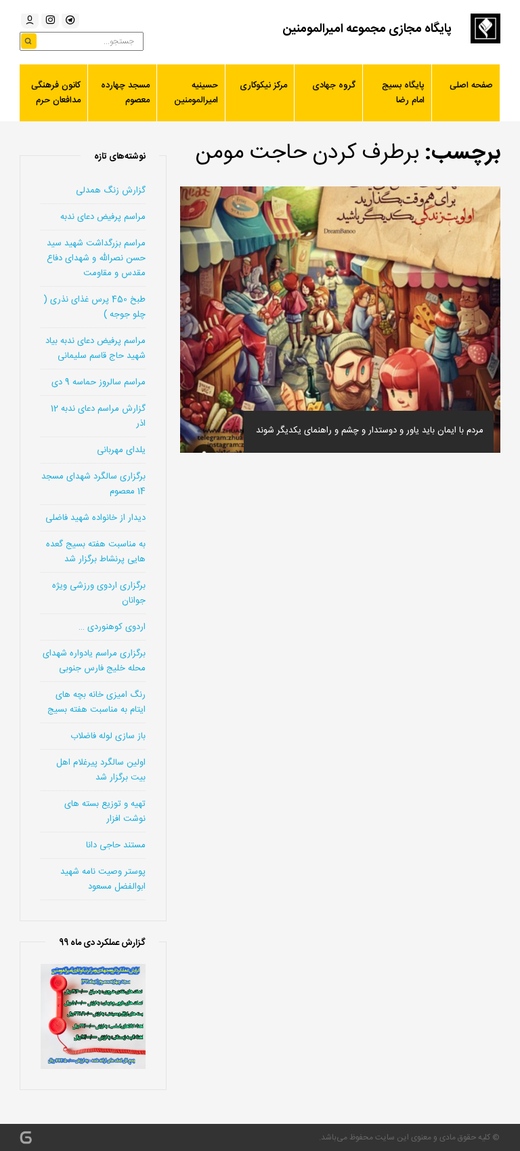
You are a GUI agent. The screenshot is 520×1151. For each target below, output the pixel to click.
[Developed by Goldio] (25, 1137)
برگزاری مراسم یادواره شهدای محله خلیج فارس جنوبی (94, 661)
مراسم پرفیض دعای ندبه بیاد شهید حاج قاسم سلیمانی (95, 348)
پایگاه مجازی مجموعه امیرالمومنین (367, 29)
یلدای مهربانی (121, 450)
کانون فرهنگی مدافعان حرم (56, 93)
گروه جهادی (333, 85)
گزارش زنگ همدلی (111, 190)
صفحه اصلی (471, 85)
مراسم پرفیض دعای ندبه (103, 216)
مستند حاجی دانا (116, 845)
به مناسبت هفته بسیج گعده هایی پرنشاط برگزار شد (96, 552)
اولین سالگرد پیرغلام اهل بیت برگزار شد (101, 770)
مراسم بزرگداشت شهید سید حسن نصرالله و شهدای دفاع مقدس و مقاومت (96, 258)
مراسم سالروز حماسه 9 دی (98, 382)
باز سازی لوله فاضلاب (108, 736)
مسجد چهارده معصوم (125, 93)
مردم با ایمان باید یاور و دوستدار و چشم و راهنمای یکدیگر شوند (369, 430)
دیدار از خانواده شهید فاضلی (95, 517)
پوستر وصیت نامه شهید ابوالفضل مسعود (103, 879)
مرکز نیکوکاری (263, 85)
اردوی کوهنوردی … (112, 627)
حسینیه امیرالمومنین (196, 93)
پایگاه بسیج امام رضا (403, 93)
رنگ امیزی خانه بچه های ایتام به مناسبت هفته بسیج (96, 702)
